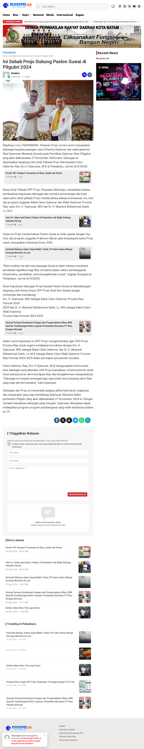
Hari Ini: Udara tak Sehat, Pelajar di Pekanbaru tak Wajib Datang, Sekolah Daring (38, 219)
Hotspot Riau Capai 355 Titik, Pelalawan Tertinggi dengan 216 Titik (40, 682)
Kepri (25, 15)
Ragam (80, 15)
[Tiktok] (139, 6)
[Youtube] (134, 6)
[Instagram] (129, 6)
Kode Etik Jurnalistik (67, 729)
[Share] (89, 74)
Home (6, 15)
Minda (50, 15)
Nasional (38, 15)
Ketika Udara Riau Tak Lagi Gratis (23, 665)
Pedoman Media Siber (67, 736)
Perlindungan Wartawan (68, 740)
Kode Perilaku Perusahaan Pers (71, 733)
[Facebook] (120, 6)
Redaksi (15, 73)
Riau (15, 15)
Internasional (65, 15)
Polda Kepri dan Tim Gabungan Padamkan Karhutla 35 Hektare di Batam (102, 21)
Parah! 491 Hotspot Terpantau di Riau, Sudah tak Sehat (34, 173)
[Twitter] (125, 6)
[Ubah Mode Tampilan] (114, 6)
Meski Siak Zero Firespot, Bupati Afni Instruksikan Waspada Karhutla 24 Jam (34, 21)
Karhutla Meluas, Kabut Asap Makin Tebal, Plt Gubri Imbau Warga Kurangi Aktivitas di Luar (39, 251)
